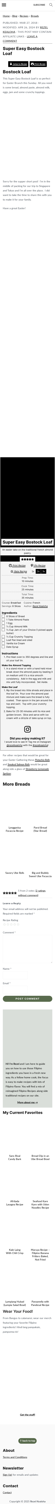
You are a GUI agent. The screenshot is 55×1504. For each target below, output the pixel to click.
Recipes (24, 16)
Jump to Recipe (19, 64)
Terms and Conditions (15, 1457)
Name (7, 969)
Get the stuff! (27, 1415)
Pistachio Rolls (42, 760)
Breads (35, 16)
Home (6, 16)
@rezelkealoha (14, 745)
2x (38, 571)
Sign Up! (7, 1475)
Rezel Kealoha (40, 606)
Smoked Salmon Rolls (19, 764)
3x (43, 571)
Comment (9, 932)
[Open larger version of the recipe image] (27, 537)
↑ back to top (27, 1441)
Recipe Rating (10, 920)
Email (7, 983)
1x (33, 571)
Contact (7, 1492)
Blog (14, 16)
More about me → (27, 1102)
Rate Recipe (20, 571)
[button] (22, 559)
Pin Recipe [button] (39, 565)
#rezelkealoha (40, 745)
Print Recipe (40, 64)
